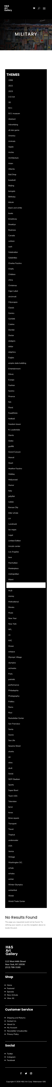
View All (10, 998)
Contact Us (11, 1021)
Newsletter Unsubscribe (17, 1031)
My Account (12, 1027)
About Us (11, 1024)
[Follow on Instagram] (31, 1073)
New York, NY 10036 (15, 964)
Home (9, 985)
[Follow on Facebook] (21, 1073)
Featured (10, 988)
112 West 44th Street (15, 961)
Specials (10, 991)
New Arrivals (12, 995)
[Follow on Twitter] (26, 1073)
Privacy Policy (13, 1034)
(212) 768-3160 (12, 967)
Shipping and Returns (16, 1018)
